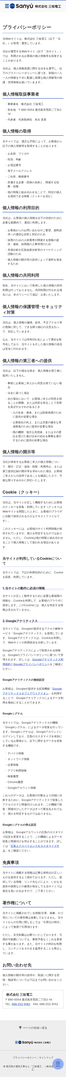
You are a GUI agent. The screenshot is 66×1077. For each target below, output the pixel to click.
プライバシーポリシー (25, 1057)
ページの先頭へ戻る (35, 1027)
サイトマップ (46, 1057)
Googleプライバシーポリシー (31, 664)
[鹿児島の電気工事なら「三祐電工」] (33, 6)
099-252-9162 (21, 1004)
